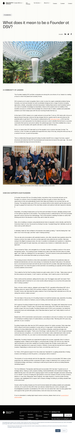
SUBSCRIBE (68, 415)
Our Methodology (39, 415)
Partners (22, 418)
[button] (18, 3)
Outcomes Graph (55, 119)
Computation (31, 417)
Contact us (46, 414)
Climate (29, 420)
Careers (55, 3)
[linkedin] (65, 34)
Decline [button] (64, 430)
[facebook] (71, 34)
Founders (22, 415)
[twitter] (68, 34)
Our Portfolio (28, 3)
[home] (8, 3)
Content (62, 3)
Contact (70, 3)
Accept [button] (58, 430)
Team (37, 418)
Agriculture (30, 414)
